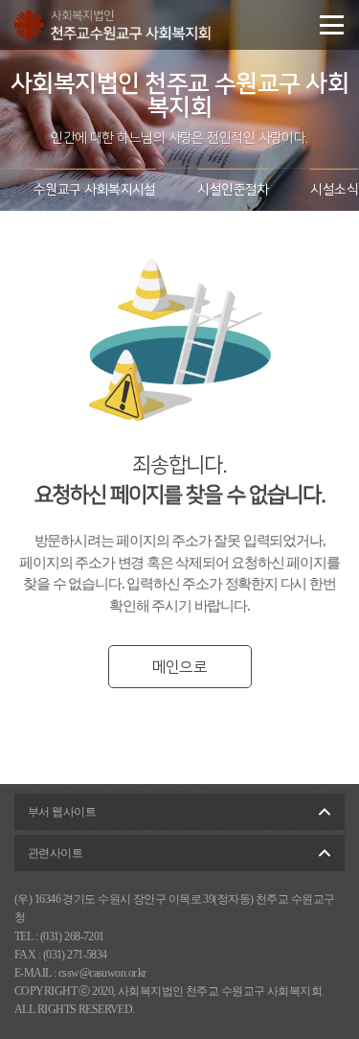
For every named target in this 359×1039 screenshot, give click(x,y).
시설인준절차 (233, 189)
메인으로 (179, 667)
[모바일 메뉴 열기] (332, 25)
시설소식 (334, 189)
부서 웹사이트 (62, 812)
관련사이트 (55, 853)
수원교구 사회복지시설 (95, 189)
